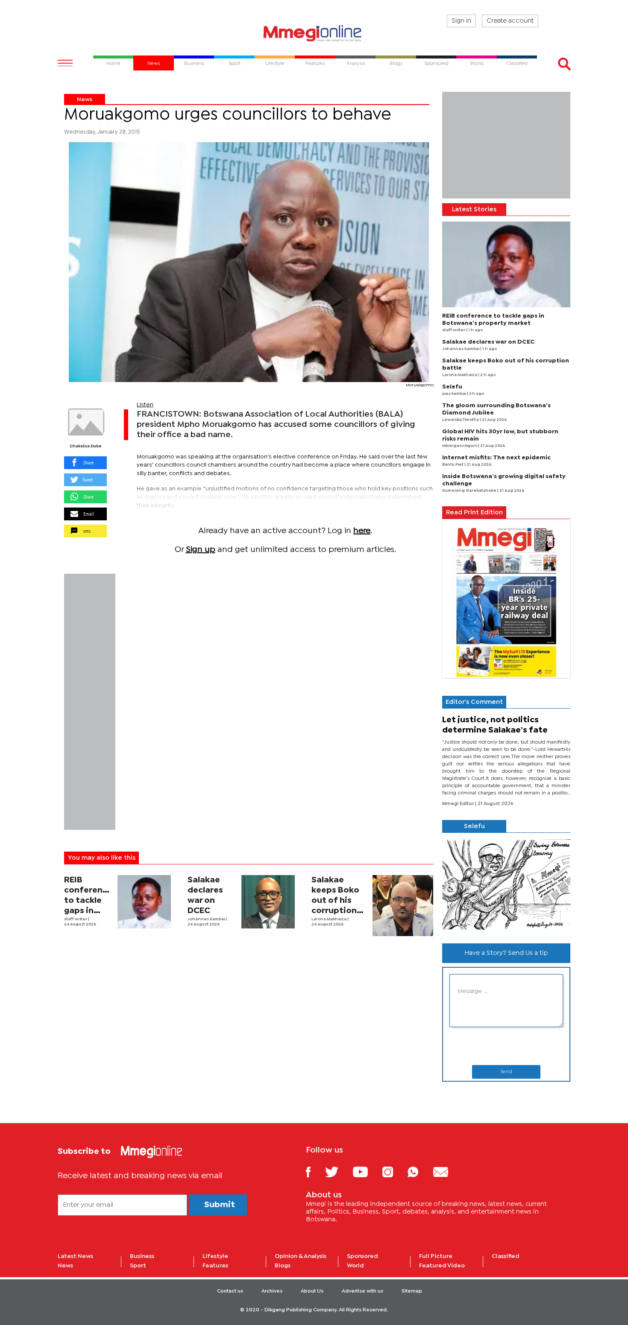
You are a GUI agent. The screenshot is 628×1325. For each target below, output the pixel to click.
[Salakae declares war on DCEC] (268, 901)
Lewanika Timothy (461, 420)
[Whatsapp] (419, 1171)
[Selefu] (506, 884)
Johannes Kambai (207, 919)
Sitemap (412, 1291)
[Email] (447, 1171)
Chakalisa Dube (86, 446)
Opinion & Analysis (300, 1256)
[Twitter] (338, 1171)
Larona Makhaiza (329, 919)
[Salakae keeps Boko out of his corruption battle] (403, 905)
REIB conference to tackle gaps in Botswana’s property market (88, 910)
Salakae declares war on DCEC (488, 341)
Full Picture (435, 1256)
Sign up (200, 549)
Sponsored (362, 1256)
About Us (312, 1291)
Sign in (461, 20)
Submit (219, 1204)
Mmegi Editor (458, 804)
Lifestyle (215, 1256)
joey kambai (454, 394)
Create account (510, 20)
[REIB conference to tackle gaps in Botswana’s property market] (144, 901)
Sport (138, 1265)
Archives (271, 1291)
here (361, 530)
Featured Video (442, 1265)
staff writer (76, 919)
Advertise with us (362, 1291)
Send (506, 1072)
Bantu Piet (453, 465)
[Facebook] (315, 1171)
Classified (505, 1256)
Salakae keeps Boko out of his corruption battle (335, 900)
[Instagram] (394, 1171)
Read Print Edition (474, 512)
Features (215, 1265)
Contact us (230, 1291)
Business (142, 1256)
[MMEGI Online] (314, 33)
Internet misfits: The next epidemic (496, 457)
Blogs (283, 1265)
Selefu (452, 386)
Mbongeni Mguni (460, 446)
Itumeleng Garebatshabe (469, 491)
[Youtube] (366, 1171)
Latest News (75, 1256)
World (355, 1265)
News (84, 99)
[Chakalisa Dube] (85, 422)
